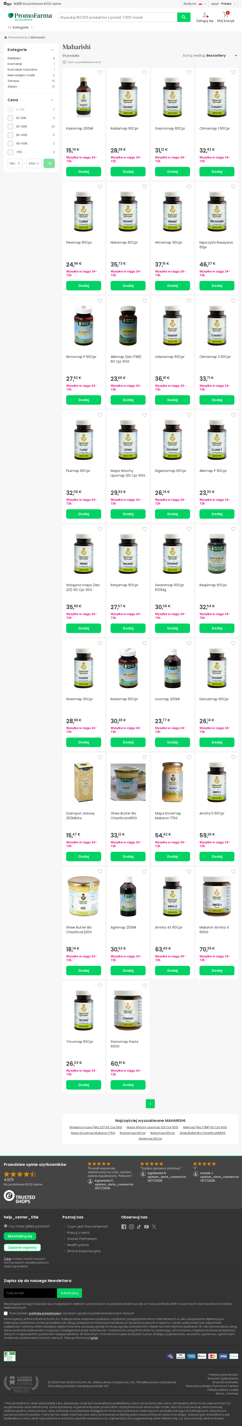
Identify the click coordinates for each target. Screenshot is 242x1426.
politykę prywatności (45, 1313)
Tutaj (7, 1259)
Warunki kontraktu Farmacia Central (212, 1386)
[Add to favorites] (100, 72)
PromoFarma (18, 37)
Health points (78, 1245)
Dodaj (83, 171)
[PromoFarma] (30, 17)
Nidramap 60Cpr (162, 1133)
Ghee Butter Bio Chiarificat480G (202, 1133)
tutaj (94, 1338)
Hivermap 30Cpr (150, 1139)
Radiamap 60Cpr (133, 1133)
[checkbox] (31, 118)
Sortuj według (194, 55)
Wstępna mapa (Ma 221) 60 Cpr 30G (95, 1127)
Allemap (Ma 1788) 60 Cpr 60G (205, 1127)
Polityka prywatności (223, 1375)
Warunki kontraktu (225, 1382)
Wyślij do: (190, 4)
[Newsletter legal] (6, 1313)
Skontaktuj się (20, 1236)
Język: (221, 4)
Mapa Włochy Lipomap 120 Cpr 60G (152, 1127)
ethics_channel (227, 1394)
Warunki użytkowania (222, 1378)
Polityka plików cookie (222, 1390)
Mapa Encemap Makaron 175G (93, 1133)
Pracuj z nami (78, 1232)
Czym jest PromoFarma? (87, 1226)
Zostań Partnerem (82, 1238)
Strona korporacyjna (83, 1251)
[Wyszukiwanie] (183, 17)
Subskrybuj (69, 1293)
